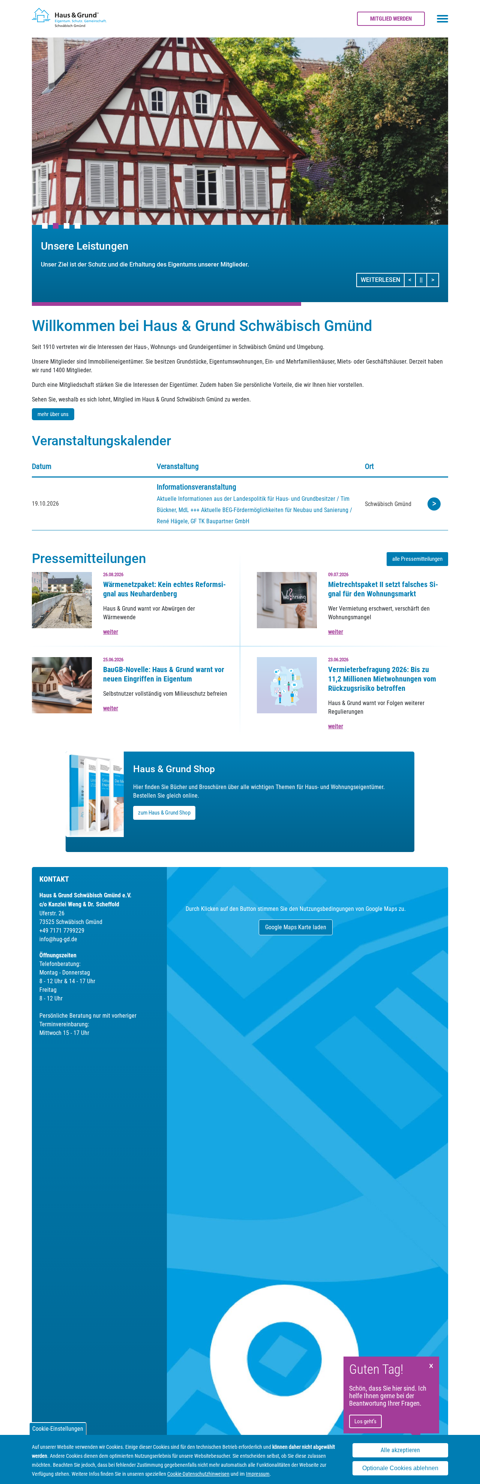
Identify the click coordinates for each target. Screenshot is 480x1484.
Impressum (258, 1474)
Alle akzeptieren (400, 1450)
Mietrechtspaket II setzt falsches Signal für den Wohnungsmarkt (383, 589)
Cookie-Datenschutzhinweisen (198, 1474)
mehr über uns (53, 414)
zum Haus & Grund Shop (164, 812)
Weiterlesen (380, 279)
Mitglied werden (391, 18)
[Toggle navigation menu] (442, 18)
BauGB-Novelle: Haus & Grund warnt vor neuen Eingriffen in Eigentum (163, 674)
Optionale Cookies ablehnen (400, 1468)
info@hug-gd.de (58, 939)
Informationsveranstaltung (196, 486)
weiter (110, 631)
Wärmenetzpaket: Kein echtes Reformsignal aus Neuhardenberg (164, 589)
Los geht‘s (365, 1421)
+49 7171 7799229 (61, 930)
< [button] (412, 279)
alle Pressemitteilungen (417, 559)
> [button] (434, 279)
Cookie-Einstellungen (57, 1428)
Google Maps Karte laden (295, 927)
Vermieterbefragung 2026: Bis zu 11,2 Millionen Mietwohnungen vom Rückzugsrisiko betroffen (382, 679)
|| (423, 279)
